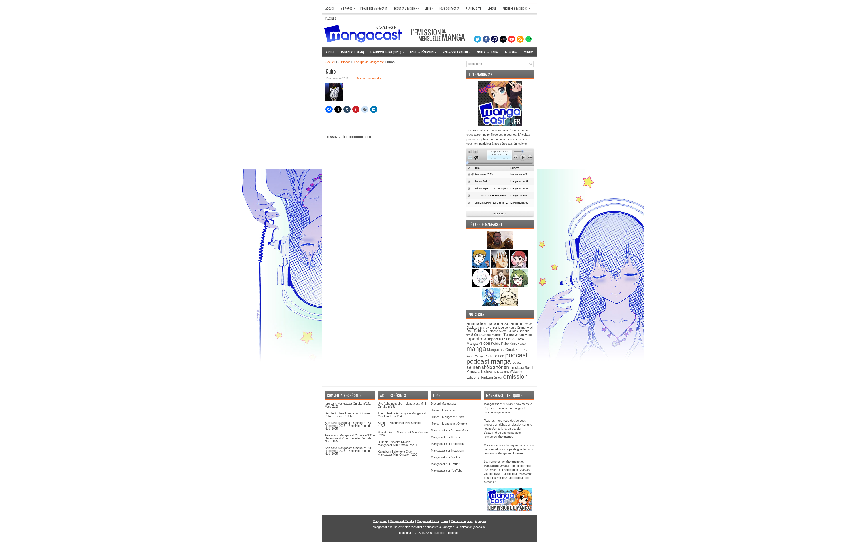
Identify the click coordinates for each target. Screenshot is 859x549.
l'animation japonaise (472, 527)
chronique (497, 327)
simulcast (517, 368)
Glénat (476, 334)
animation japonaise (488, 323)
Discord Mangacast (443, 403)
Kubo (505, 343)
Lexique (492, 8)
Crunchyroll (525, 327)
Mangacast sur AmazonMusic (450, 430)
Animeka (528, 52)
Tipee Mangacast (481, 74)
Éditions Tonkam (479, 377)
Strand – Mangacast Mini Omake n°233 (399, 424)
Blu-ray (484, 327)
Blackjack (472, 327)
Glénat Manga (491, 334)
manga (476, 348)
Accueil (329, 8)
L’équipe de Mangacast (369, 62)
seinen (473, 367)
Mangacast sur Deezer (445, 437)
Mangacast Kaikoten (457, 52)
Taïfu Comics (501, 371)
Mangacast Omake (502, 350)
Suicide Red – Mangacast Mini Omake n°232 (403, 434)
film (468, 335)
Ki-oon (484, 343)
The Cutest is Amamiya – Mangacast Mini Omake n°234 (402, 415)
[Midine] (519, 266)
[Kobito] (500, 248)
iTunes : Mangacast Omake (449, 423)
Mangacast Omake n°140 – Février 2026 (347, 415)
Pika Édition (494, 356)
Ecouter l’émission (406, 8)
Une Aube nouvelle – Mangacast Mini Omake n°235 (402, 405)
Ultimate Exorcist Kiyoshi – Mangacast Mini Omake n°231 (397, 443)
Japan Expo (523, 334)
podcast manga (488, 361)
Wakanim (516, 371)
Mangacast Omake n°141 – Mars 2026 (349, 405)
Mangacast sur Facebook (447, 444)
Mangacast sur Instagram (447, 450)
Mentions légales (462, 521)
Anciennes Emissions (516, 8)
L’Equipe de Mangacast (373, 8)
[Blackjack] (500, 266)
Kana (503, 339)
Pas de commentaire (368, 78)
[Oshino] (500, 285)
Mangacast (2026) (352, 52)
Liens (429, 8)
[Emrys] (481, 285)
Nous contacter (449, 8)
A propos (480, 521)
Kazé (511, 339)
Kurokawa (518, 343)
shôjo (487, 367)
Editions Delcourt (518, 331)
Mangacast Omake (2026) (387, 52)
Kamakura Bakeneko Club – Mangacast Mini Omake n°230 (397, 453)
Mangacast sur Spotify (445, 457)
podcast (516, 355)
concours (510, 327)
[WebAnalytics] (429, 547)
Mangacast (380, 521)
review (516, 362)
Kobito (495, 343)
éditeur (498, 377)
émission (515, 376)
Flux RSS (330, 18)
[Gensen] (509, 304)
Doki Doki (473, 331)
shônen (501, 367)
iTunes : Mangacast (444, 410)
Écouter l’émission (423, 52)
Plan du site (473, 8)
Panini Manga (474, 356)
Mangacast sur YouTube (446, 470)
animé (517, 323)
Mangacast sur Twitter (445, 464)
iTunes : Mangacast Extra (447, 417)
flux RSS (494, 473)
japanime (476, 338)
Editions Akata (497, 331)
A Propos (348, 8)
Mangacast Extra (487, 52)
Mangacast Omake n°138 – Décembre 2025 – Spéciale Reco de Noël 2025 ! (349, 425)
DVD (484, 331)
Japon (492, 339)
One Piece (523, 350)
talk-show (485, 371)
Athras (528, 324)
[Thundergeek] (481, 266)
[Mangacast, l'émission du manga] (509, 509)
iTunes (508, 334)
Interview (511, 52)
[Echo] (491, 304)
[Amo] (519, 285)
